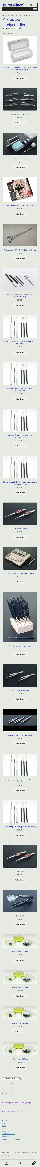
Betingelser (6, 1136)
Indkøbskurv (31, 1161)
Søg (20, 1163)
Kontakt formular (8, 1134)
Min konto (6, 1163)
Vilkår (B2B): (8, 1094)
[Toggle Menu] (35, 9)
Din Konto (6, 1131)
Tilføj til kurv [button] (20, 78)
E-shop (4, 1123)
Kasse (4, 1128)
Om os (4, 1120)
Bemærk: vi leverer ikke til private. (16, 1111)
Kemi (12, 15)
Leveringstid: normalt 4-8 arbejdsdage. (17, 1103)
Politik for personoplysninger (12, 1139)
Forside (7, 15)
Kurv (4, 1126)
